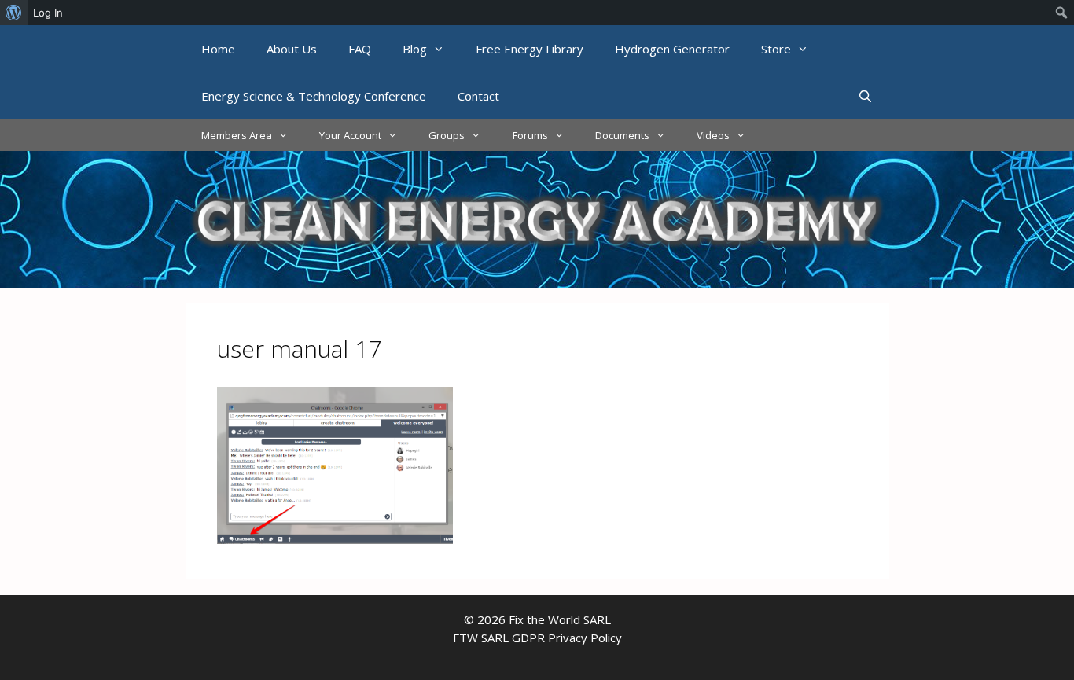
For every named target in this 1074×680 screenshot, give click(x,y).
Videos (713, 135)
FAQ (359, 49)
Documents (622, 135)
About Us (292, 49)
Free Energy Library (529, 49)
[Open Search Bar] (865, 95)
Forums (530, 135)
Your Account (350, 135)
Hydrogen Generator (672, 49)
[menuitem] (14, 12)
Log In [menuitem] (48, 12)
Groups (446, 135)
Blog (415, 49)
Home (218, 49)
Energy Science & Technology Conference (313, 96)
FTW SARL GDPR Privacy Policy (537, 637)
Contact (478, 96)
